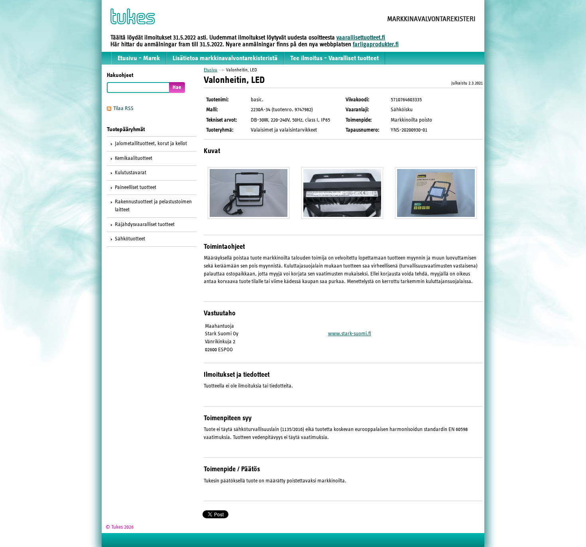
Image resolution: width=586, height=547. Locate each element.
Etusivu (210, 69)
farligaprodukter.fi (376, 44)
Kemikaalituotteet (133, 158)
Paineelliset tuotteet (135, 187)
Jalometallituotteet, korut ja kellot (151, 143)
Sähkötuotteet (130, 239)
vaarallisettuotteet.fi (360, 37)
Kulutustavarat (130, 172)
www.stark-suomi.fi (349, 333)
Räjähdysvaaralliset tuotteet (145, 224)
